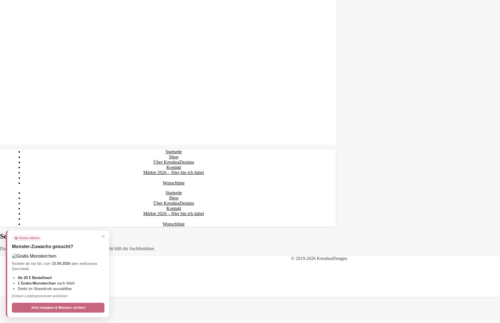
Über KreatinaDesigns (173, 162)
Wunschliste (174, 182)
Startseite (174, 151)
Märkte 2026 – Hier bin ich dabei (173, 172)
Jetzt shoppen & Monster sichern (58, 308)
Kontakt (173, 167)
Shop (174, 156)
